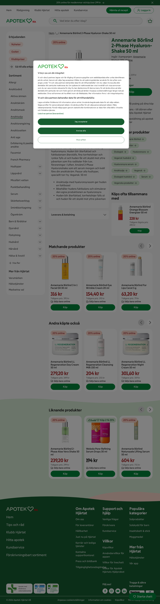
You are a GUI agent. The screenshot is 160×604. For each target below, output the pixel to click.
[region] (81, 104)
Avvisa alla (81, 131)
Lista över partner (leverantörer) (51, 113)
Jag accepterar (81, 122)
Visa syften (81, 140)
